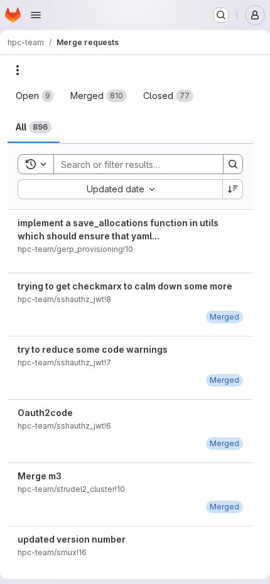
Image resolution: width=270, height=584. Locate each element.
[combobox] (120, 189)
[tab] (35, 96)
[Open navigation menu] (36, 15)
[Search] (233, 164)
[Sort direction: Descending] (233, 189)
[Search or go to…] (221, 15)
